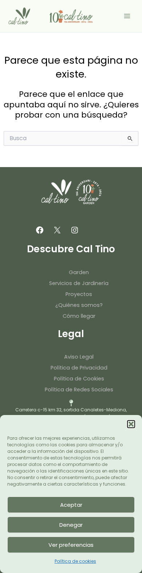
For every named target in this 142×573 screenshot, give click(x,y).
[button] (131, 424)
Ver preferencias (71, 545)
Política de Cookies (79, 378)
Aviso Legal (79, 356)
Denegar (71, 525)
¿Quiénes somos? (79, 305)
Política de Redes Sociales (79, 389)
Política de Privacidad (79, 367)
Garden (79, 272)
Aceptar (71, 505)
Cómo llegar (79, 316)
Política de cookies (75, 561)
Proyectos (79, 294)
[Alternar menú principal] (127, 16)
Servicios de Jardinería (79, 283)
